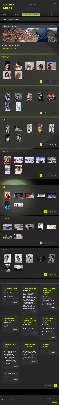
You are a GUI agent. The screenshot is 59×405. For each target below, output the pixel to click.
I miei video (46, 14)
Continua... (15, 302)
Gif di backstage (11, 373)
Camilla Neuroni (30, 288)
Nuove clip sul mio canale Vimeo (48, 320)
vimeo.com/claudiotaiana (9, 48)
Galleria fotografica (31, 14)
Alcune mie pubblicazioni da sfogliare (30, 320)
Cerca (55, 4)
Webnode (54, 402)
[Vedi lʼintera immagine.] (7, 65)
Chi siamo (16, 14)
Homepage (5, 14)
